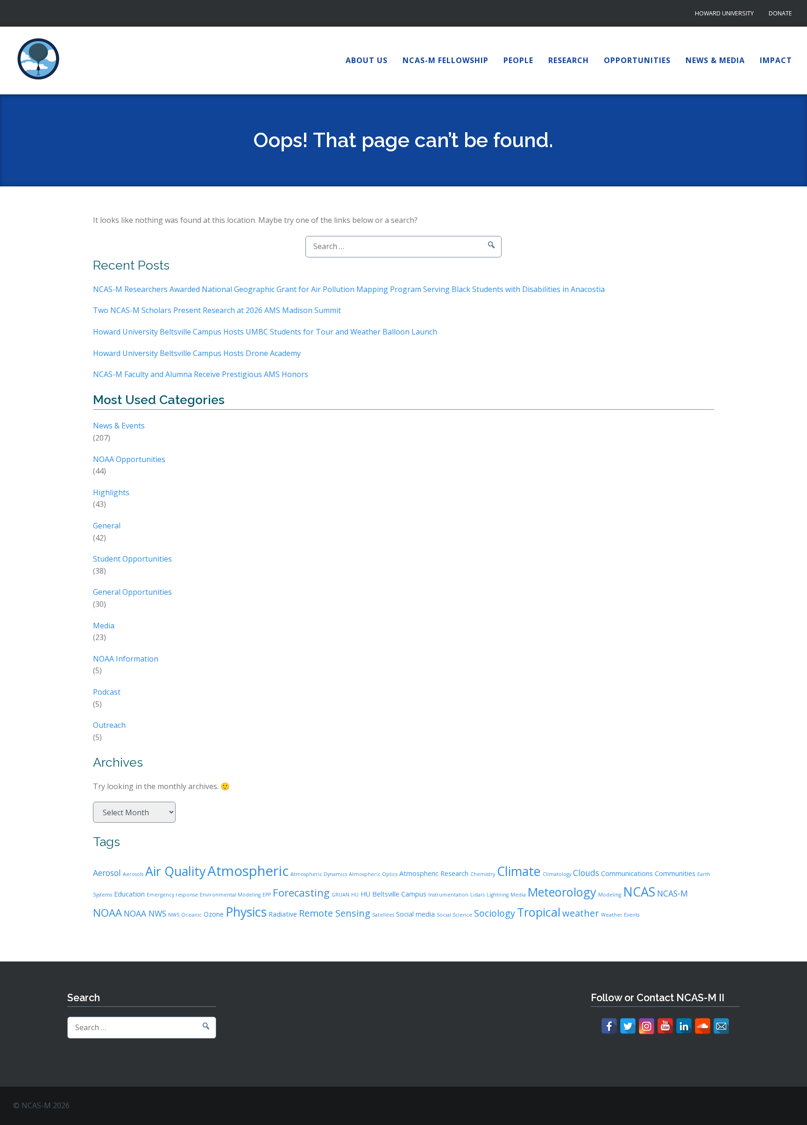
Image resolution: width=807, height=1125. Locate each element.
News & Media (715, 60)
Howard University (724, 13)
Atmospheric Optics (373, 874)
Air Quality (175, 871)
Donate (780, 13)
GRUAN (340, 894)
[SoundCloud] (702, 1026)
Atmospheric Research (433, 873)
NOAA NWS (145, 913)
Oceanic (191, 914)
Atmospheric (248, 871)
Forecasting (301, 892)
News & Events (119, 425)
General (106, 525)
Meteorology (562, 892)
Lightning (498, 894)
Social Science (454, 914)
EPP (266, 894)
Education (129, 894)
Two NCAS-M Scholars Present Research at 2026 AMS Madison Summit (217, 310)
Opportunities (637, 60)
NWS (173, 914)
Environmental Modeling (230, 894)
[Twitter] (628, 1026)
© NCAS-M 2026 (41, 1105)
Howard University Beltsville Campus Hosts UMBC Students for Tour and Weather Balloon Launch (265, 332)
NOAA (107, 912)
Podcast (106, 692)
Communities (675, 873)
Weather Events (620, 914)
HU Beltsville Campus (393, 894)
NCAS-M (672, 893)
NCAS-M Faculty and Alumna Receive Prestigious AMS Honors (200, 374)
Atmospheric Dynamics (318, 874)
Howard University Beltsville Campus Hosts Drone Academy (197, 353)
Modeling (609, 894)
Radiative (283, 914)
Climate (519, 871)
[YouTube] (665, 1026)
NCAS (639, 891)
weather (580, 913)
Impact (776, 60)
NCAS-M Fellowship (445, 60)
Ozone (214, 914)
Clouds (586, 872)
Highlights (111, 492)
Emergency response (172, 894)
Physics (246, 911)
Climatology (557, 874)
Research (568, 60)
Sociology (494, 913)
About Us (367, 60)
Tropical (538, 912)
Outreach (109, 725)
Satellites (383, 914)
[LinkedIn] (684, 1026)
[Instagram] (646, 1026)
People (518, 60)
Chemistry (482, 874)
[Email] (721, 1026)
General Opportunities (132, 592)
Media (103, 625)
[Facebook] (609, 1026)
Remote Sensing (334, 913)
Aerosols (133, 874)
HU (355, 894)
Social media (415, 914)
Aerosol (107, 872)
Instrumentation (448, 894)
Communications (627, 873)
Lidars (477, 894)
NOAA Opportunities (129, 459)
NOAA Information (125, 659)
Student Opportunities (132, 559)
